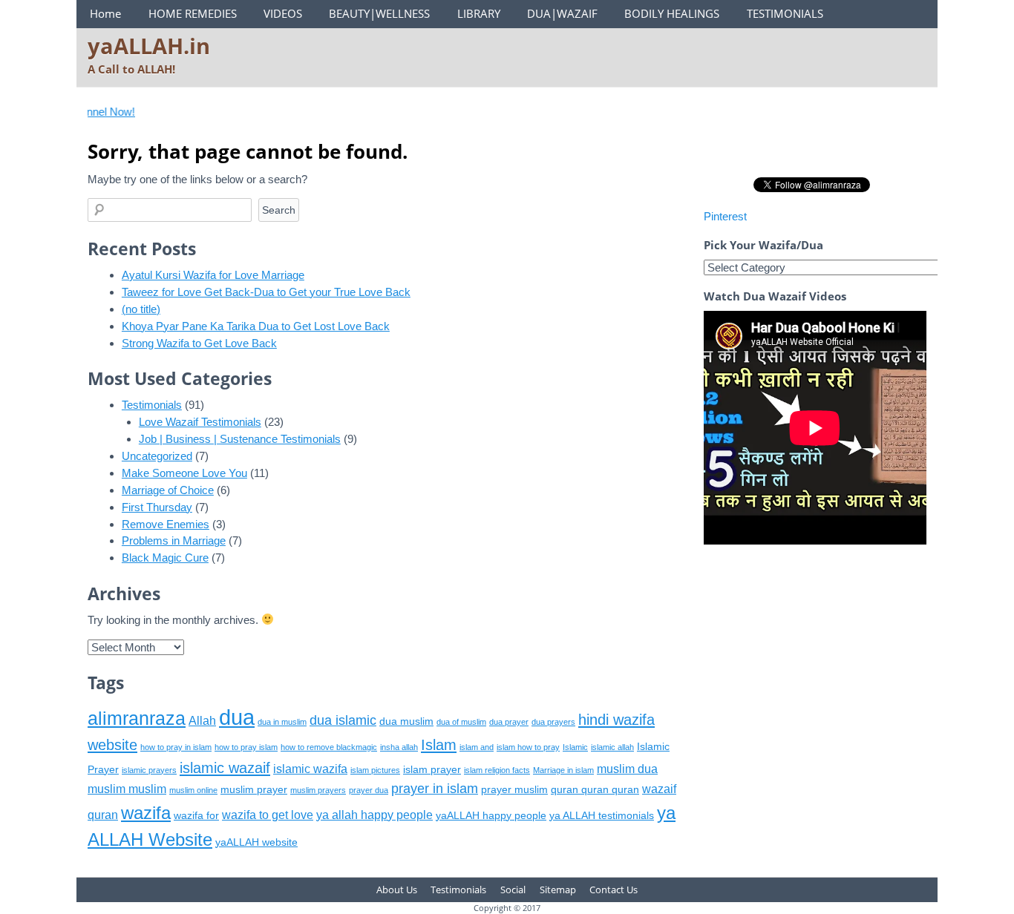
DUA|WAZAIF (562, 13)
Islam (439, 744)
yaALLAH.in (149, 45)
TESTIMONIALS (785, 13)
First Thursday (157, 507)
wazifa (146, 813)
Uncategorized (157, 456)
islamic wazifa (310, 769)
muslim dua (627, 769)
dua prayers (553, 721)
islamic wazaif (225, 767)
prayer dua (368, 790)
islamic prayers (149, 770)
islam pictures (375, 770)
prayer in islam (434, 788)
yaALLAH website (256, 842)
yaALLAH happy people (491, 815)
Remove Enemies (165, 524)
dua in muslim (282, 721)
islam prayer (432, 769)
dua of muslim (461, 721)
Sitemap (558, 889)
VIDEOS (283, 13)
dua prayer (509, 721)
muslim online (193, 790)
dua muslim (406, 721)
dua (237, 717)
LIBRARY (478, 13)
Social (513, 889)
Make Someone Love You (184, 473)
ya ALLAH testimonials (601, 815)
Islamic (575, 747)
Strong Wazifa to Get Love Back (199, 343)
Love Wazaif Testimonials (200, 421)
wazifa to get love (267, 815)
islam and (476, 747)
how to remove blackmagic (329, 747)
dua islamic (343, 720)
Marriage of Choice (168, 490)
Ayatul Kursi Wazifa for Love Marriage (213, 275)
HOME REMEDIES (192, 13)
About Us (396, 889)
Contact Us (613, 889)
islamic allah (612, 747)
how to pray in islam (176, 747)
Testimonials (152, 404)
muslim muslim (127, 789)
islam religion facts (497, 770)
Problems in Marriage (174, 540)
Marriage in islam (563, 770)
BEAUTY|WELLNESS (379, 13)
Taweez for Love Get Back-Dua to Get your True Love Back (266, 292)
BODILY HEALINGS (671, 13)
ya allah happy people (374, 815)
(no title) (141, 309)
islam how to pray (528, 747)
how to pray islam (246, 747)
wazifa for (196, 815)
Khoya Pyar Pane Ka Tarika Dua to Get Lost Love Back (256, 326)
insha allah (399, 747)
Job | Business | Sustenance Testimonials (240, 439)
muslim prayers (318, 790)
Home (105, 13)
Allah (202, 720)
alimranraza (137, 718)
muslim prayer (253, 789)
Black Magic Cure (165, 557)
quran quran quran (595, 789)
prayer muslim (514, 789)
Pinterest (725, 216)
